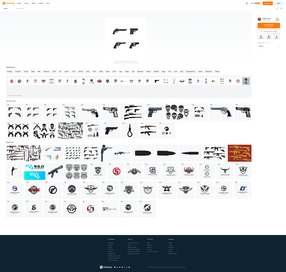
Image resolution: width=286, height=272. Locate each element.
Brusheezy (110, 243)
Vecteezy (110, 245)
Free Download (269, 25)
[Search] (277, 8)
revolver (80, 71)
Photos (26, 3)
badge (33, 71)
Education (110, 251)
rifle (39, 71)
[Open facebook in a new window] (114, 267)
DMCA (129, 245)
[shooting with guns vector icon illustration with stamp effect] (107, 153)
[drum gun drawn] (221, 112)
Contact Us (150, 245)
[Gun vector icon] (110, 112)
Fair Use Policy (182, 267)
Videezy (110, 247)
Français (170, 251)
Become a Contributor (152, 251)
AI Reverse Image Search (114, 256)
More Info (261, 46)
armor (88, 71)
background (208, 71)
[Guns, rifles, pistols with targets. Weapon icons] (76, 171)
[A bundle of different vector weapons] (70, 130)
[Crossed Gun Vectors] (44, 130)
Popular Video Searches (134, 253)
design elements (190, 71)
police (94, 71)
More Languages (172, 253)
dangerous (46, 71)
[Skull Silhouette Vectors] (177, 112)
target (163, 71)
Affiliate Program (132, 247)
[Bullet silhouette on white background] (143, 153)
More (48, 3)
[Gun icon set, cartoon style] (53, 153)
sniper (107, 71)
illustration (140, 71)
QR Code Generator (113, 260)
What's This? (268, 42)
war (60, 71)
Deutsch (170, 249)
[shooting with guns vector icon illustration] (14, 171)
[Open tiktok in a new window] (124, 267)
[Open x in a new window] (126, 267)
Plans (252, 3)
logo (120, 71)
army (181, 71)
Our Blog (149, 249)
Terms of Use (167, 267)
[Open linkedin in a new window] (119, 267)
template (156, 71)
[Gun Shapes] (132, 112)
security (26, 71)
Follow (277, 20)
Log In (278, 3)
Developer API (111, 253)
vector (114, 71)
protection (18, 71)
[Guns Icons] (239, 153)
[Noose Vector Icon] (129, 130)
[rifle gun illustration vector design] (148, 130)
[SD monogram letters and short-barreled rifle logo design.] (34, 171)
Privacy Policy (174, 267)
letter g (67, 71)
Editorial (41, 3)
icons (175, 71)
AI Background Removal (114, 258)
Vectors (19, 3)
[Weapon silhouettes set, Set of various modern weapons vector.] (91, 153)
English (170, 243)
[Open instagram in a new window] (117, 267)
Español (170, 245)
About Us (149, 247)
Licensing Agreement (133, 243)
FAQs (148, 243)
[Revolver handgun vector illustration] (90, 112)
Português (171, 247)
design (127, 71)
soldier (101, 71)
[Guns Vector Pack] (214, 153)
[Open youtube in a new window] (129, 267)
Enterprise (110, 249)
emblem (217, 71)
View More (246, 81)
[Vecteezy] (8, 3)
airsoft (54, 71)
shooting (9, 71)
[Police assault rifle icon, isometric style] (55, 171)
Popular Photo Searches (134, 251)
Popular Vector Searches (134, 249)
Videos (33, 3)
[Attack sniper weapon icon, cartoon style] (122, 153)
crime (73, 71)
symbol (200, 71)
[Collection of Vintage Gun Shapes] (18, 130)
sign (133, 71)
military (149, 71)
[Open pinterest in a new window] (122, 267)
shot (170, 71)
